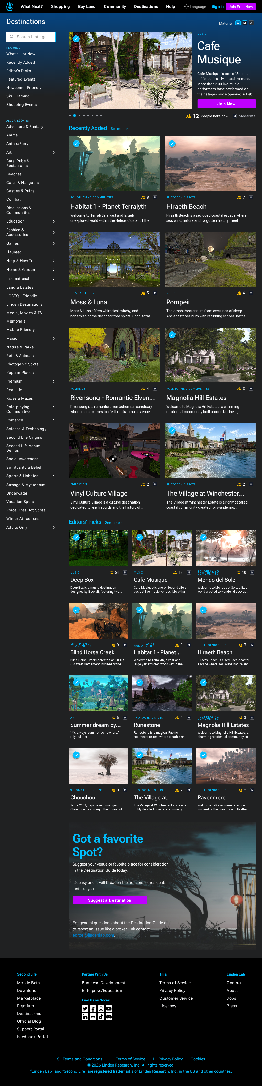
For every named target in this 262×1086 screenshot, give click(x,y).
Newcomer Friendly (24, 87)
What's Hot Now (20, 54)
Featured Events (21, 79)
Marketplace (29, 998)
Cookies (198, 1059)
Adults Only (16, 527)
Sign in (218, 6)
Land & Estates (19, 287)
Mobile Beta (28, 982)
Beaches (14, 174)
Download (27, 990)
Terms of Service (175, 982)
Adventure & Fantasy (24, 126)
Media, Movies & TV (24, 312)
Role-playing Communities (18, 409)
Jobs (231, 998)
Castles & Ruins (20, 191)
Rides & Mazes (19, 398)
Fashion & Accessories (17, 232)
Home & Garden (20, 269)
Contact (234, 982)
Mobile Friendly (20, 329)
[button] (32, 7)
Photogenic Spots (22, 364)
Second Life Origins (24, 437)
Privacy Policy (172, 990)
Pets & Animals (20, 355)
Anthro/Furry (17, 143)
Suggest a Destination (110, 900)
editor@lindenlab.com (93, 935)
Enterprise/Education (102, 990)
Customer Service (176, 998)
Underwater (16, 493)
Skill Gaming (18, 96)
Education (15, 221)
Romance (14, 420)
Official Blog (29, 1021)
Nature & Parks (20, 347)
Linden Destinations (24, 304)
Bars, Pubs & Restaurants (17, 163)
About (232, 990)
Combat (13, 199)
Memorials (16, 321)
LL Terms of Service (127, 1059)
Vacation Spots (20, 501)
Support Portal (31, 1029)
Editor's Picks (18, 70)
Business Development (103, 982)
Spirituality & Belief (23, 467)
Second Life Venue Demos (23, 448)
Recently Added (20, 62)
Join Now (226, 104)
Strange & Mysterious (25, 484)
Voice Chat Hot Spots (25, 510)
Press (232, 1005)
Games (12, 243)
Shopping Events (21, 104)
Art (9, 152)
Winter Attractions (22, 518)
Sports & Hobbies (22, 476)
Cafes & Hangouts (22, 182)
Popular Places (20, 372)
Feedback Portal (32, 1036)
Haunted (14, 252)
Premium (14, 381)
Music (11, 338)
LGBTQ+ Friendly (21, 296)
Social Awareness (22, 459)
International (17, 278)
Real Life (14, 390)
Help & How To (20, 260)
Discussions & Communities (18, 210)
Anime (12, 135)
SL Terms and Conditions (79, 1059)
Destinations (29, 1013)
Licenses (167, 1005)
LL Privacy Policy (168, 1059)
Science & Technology (26, 429)
